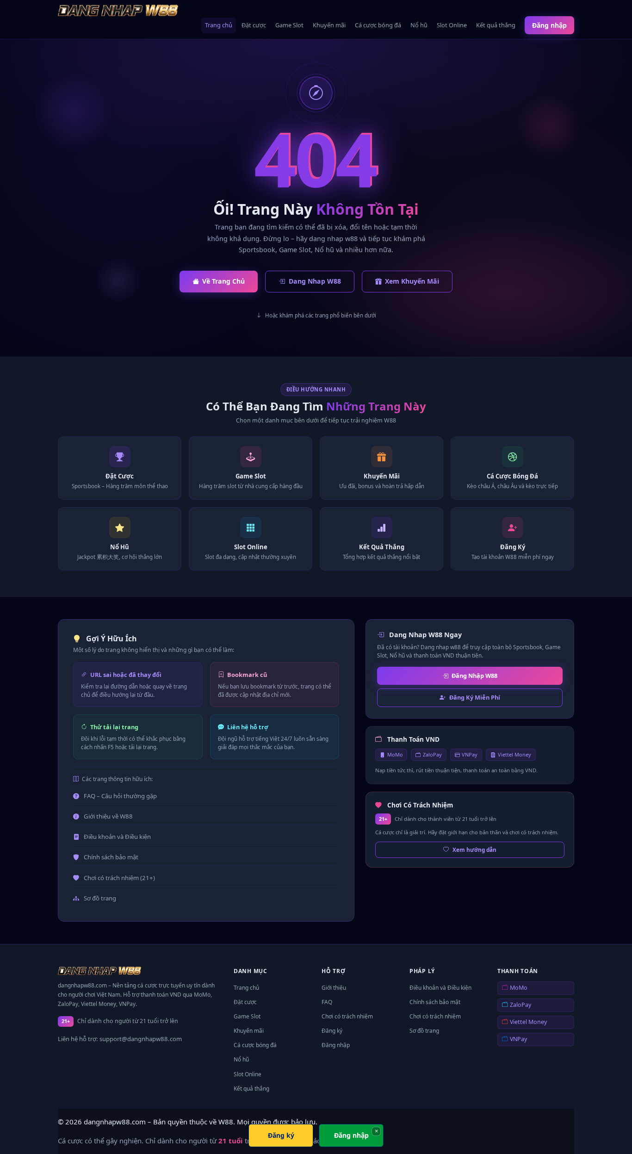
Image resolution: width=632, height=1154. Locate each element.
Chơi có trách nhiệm (347, 1016)
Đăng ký (332, 1031)
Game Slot (289, 25)
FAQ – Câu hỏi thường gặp (120, 796)
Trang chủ (218, 25)
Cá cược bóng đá (378, 25)
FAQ (327, 1002)
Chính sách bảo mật (111, 857)
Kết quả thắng (495, 25)
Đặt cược (254, 25)
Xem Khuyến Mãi (412, 281)
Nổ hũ (419, 25)
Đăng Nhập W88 (474, 675)
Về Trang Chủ (223, 281)
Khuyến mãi (329, 25)
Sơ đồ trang (100, 898)
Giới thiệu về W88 (108, 816)
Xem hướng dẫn (474, 849)
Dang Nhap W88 (315, 281)
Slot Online (452, 25)
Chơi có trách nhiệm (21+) (119, 878)
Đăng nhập (549, 25)
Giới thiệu (334, 988)
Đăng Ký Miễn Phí (474, 697)
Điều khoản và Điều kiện (117, 836)
